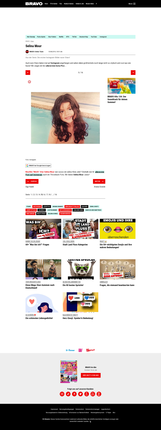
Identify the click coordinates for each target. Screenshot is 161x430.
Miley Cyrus (41, 213)
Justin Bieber (52, 210)
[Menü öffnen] (134, 4)
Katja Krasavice (65, 210)
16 (56, 194)
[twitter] (80, 394)
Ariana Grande (58, 206)
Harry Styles (31, 210)
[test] (86, 394)
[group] (79, 37)
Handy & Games (69, 3)
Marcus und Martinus (93, 210)
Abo (114, 412)
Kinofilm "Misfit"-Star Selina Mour (40, 172)
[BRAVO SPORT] (90, 350)
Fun (61, 3)
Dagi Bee (84, 206)
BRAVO (28, 41)
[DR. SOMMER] (70, 350)
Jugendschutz (105, 409)
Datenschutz (79, 409)
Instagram (37, 206)
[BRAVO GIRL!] (80, 350)
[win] (99, 394)
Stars (46, 3)
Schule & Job (80, 3)
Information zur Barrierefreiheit (79, 412)
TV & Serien (53, 3)
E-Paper (108, 412)
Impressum (54, 409)
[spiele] (92, 394)
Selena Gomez (53, 213)
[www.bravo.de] (34, 3)
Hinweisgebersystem (97, 412)
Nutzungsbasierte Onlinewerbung (56, 412)
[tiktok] (68, 394)
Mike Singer (30, 213)
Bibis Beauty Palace (72, 206)
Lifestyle (46, 206)
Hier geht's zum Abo (91, 375)
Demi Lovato (94, 206)
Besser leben (90, 3)
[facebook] (74, 394)
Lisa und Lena (78, 210)
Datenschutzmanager (92, 409)
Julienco (41, 210)
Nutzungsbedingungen (66, 409)
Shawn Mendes (65, 213)
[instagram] (62, 394)
